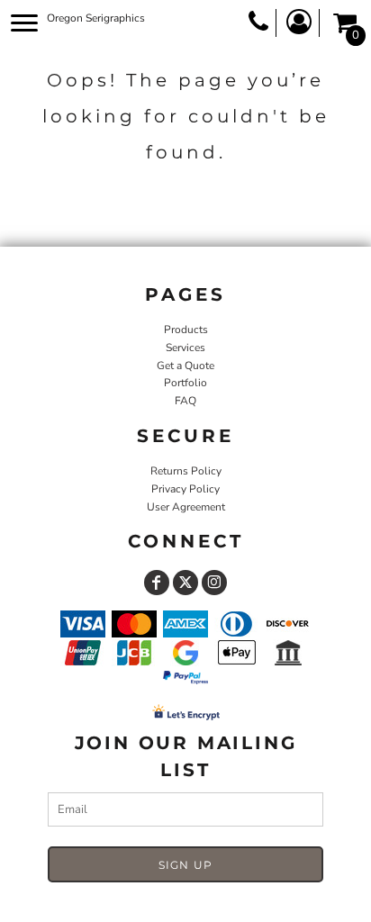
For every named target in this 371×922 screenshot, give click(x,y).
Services (185, 347)
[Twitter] (185, 582)
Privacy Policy (185, 489)
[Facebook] (156, 582)
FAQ (185, 400)
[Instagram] (214, 582)
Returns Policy (186, 471)
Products (186, 329)
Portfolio (185, 382)
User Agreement (186, 507)
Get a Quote (185, 365)
